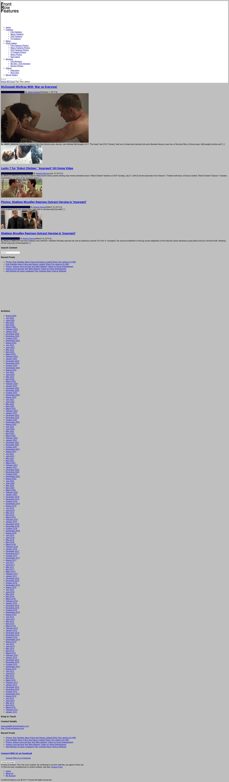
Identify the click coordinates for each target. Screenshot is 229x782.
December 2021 (12, 442)
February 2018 (12, 547)
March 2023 (11, 408)
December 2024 (12, 361)
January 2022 (11, 440)
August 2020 (11, 479)
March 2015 (11, 626)
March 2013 (11, 680)
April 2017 (10, 569)
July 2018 (10, 535)
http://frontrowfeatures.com (12, 728)
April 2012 (10, 705)
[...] (224, 144)
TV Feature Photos (18, 52)
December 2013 (12, 660)
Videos (9, 68)
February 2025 (12, 356)
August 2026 (11, 316)
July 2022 (10, 427)
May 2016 (10, 594)
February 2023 (12, 411)
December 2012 (12, 687)
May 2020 (10, 485)
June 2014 (10, 646)
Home (8, 27)
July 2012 (10, 698)
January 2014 (11, 658)
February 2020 (12, 492)
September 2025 (13, 341)
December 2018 (12, 524)
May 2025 (10, 350)
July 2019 (10, 508)
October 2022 (11, 420)
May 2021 (10, 458)
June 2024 (10, 374)
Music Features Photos (20, 48)
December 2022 (12, 415)
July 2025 (10, 345)
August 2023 (11, 397)
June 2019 (10, 510)
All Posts (11, 82)
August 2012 (11, 696)
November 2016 (12, 581)
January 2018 (11, 549)
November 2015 (12, 608)
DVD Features (16, 36)
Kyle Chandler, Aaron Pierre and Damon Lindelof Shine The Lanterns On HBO (37, 264)
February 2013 (12, 682)
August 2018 (11, 533)
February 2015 (12, 628)
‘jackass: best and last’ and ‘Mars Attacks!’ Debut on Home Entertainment (36, 269)
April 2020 (10, 488)
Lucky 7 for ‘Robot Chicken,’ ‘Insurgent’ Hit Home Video (37, 168)
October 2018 (11, 528)
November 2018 (12, 526)
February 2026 (12, 329)
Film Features (16, 32)
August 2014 (11, 642)
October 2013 (11, 664)
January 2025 (11, 359)
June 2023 (10, 402)
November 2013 (12, 662)
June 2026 (10, 320)
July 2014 (10, 644)
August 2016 (11, 587)
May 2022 (10, 431)
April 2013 (10, 678)
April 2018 (10, 542)
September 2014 (13, 639)
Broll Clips (14, 73)
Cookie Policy (57, 767)
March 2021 (11, 463)
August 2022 (11, 424)
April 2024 (10, 379)
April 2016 (10, 596)
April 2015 (10, 624)
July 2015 (10, 617)
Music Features (16, 34)
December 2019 (12, 497)
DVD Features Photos (19, 50)
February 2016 (12, 601)
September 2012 (13, 694)
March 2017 (11, 571)
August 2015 (11, 614)
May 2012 (10, 703)
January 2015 (11, 630)
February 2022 (12, 438)
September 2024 (13, 368)
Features (9, 30)
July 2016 (10, 590)
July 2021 (10, 454)
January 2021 (11, 467)
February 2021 (12, 465)
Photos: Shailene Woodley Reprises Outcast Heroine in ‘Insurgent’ (43, 202)
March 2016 (11, 599)
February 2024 (12, 384)
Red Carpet (15, 57)
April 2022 (10, 433)
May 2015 (10, 621)
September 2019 (13, 504)
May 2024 (10, 377)
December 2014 (12, 633)
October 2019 (11, 501)
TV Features (15, 39)
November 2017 (12, 553)
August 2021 (11, 451)
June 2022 (10, 429)
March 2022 (11, 436)
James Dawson (34, 92)
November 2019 (12, 499)
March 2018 (11, 544)
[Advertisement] (44, 18)
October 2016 (11, 583)
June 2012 (10, 701)
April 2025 (10, 352)
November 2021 (12, 445)
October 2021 (11, 447)
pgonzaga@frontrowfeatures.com (15, 726)
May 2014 (10, 648)
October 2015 (11, 610)
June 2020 (10, 483)
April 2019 (10, 515)
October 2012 (11, 691)
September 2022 (13, 422)
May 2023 (10, 404)
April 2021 (10, 461)
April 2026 (10, 325)
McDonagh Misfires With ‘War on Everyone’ (29, 87)
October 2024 (11, 365)
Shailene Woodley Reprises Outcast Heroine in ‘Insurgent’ (38, 233)
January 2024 (11, 386)
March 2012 (11, 707)
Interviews (14, 70)
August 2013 (11, 669)
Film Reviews (16, 61)
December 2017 (12, 551)
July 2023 (10, 399)
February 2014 (12, 655)
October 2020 (11, 474)
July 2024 (10, 372)
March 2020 (11, 490)
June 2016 (10, 592)
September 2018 (13, 531)
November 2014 (12, 635)
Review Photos (16, 66)
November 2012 (12, 689)
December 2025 (12, 334)
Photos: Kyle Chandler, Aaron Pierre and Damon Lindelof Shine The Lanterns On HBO (41, 262)
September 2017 (13, 558)
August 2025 (11, 343)
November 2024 (12, 363)
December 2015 (12, 605)
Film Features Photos (19, 45)
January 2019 (11, 522)
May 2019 (10, 513)
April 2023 (10, 406)
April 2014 (10, 651)
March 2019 (11, 517)
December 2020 (12, 470)
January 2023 (11, 413)
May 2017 (10, 567)
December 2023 (12, 388)
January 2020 (11, 494)
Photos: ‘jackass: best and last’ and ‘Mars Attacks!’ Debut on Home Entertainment (39, 266)
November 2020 (12, 472)
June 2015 (10, 619)
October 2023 (11, 393)
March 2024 (11, 381)
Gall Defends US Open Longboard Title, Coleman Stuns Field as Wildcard (36, 271)
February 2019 (12, 519)
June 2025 (10, 347)
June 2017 (10, 565)
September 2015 (13, 612)
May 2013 (10, 676)
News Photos (16, 55)
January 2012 (11, 712)
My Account (11, 776)
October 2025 (11, 338)
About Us (9, 773)
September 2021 (13, 449)
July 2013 (10, 671)
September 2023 (13, 395)
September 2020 (13, 476)
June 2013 (10, 673)
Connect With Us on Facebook (16, 753)
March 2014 (11, 653)
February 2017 (12, 574)
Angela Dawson (42, 173)
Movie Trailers (12, 75)
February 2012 (12, 710)
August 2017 (11, 560)
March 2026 (11, 327)
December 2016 (12, 578)
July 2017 (10, 562)
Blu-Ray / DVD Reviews (20, 64)
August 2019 (11, 506)
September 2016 (13, 585)
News (8, 41)
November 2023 (12, 390)
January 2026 (11, 331)
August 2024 (11, 370)
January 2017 (11, 576)
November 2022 (12, 418)
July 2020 (10, 481)
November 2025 (12, 336)
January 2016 (11, 603)
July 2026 (10, 318)
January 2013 (11, 685)
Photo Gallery (11, 43)
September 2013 (13, 667)
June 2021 (10, 456)
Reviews (9, 59)
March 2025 (11, 354)
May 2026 (10, 322)
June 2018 (10, 538)
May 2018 (10, 540)
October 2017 (11, 556)
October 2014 (11, 637)
